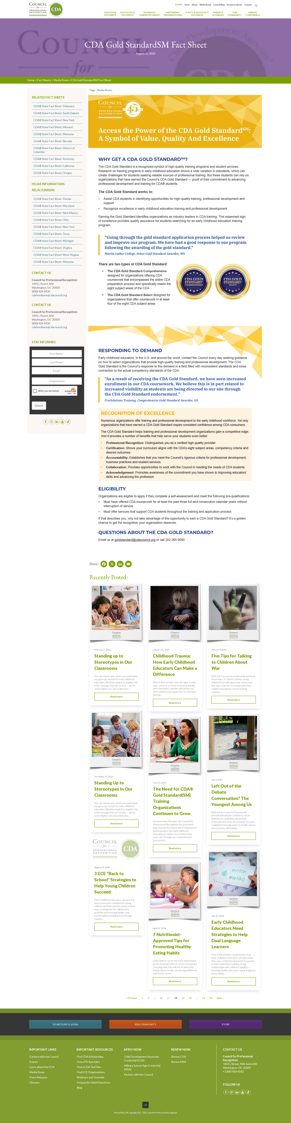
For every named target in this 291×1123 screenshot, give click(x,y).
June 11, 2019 (159, 782)
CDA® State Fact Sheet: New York (53, 120)
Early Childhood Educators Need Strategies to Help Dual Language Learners (229, 934)
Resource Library (234, 5)
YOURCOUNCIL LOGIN (65, 1024)
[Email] (127, 563)
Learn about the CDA (42, 1067)
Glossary (34, 1082)
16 (161, 997)
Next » (220, 997)
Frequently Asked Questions (93, 1082)
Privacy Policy (119, 1113)
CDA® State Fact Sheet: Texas (51, 233)
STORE (225, 1024)
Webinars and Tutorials (90, 1077)
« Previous (131, 997)
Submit (39, 405)
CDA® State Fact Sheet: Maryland (53, 205)
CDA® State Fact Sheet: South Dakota (56, 113)
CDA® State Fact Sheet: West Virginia (56, 254)
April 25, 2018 (159, 928)
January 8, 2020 (219, 649)
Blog (79, 1087)
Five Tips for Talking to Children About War (231, 662)
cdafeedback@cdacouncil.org (49, 295)
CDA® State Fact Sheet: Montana (53, 134)
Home (31, 80)
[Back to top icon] (145, 1105)
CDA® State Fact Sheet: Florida (52, 198)
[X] (111, 563)
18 (175, 997)
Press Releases (38, 1077)
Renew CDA (178, 1056)
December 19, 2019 (103, 776)
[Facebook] (103, 563)
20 (190, 997)
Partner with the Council (138, 1074)
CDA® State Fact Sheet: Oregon (52, 172)
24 (210, 997)
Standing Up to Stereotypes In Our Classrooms (113, 789)
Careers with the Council (44, 1056)
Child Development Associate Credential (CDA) (141, 1058)
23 (203, 997)
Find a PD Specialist (88, 1061)
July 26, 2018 (217, 916)
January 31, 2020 (161, 649)
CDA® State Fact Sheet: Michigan (53, 240)
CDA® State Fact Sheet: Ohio (51, 219)
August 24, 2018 (102, 867)
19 (183, 997)
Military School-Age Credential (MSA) (142, 1067)
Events (33, 1061)
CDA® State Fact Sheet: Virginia (52, 247)
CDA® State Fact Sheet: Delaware (53, 106)
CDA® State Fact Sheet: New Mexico (55, 212)
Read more (116, 696)
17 (168, 997)
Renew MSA (178, 1061)
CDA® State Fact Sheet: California (53, 165)
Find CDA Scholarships (90, 1056)
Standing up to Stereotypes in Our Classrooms (113, 662)
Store (187, 5)
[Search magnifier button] (257, 5)
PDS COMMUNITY (145, 1024)
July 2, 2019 (216, 779)
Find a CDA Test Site (89, 1067)
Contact (248, 5)
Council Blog (219, 5)
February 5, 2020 (102, 649)
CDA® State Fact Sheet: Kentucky (53, 158)
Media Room (205, 5)
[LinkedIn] (119, 563)
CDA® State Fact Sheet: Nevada (52, 141)
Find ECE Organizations (91, 1072)
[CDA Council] (46, 9)
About (194, 5)
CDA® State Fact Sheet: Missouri (53, 127)
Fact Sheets (44, 80)
